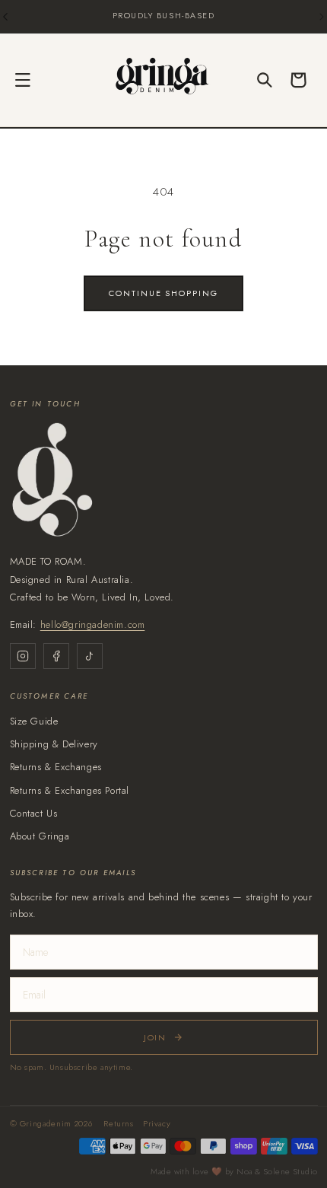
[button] (23, 80)
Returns (118, 1123)
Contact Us (34, 813)
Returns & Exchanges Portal (70, 790)
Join (155, 1037)
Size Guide (34, 721)
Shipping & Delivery (54, 744)
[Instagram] (23, 656)
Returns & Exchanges (56, 767)
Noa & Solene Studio (277, 1171)
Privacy (156, 1123)
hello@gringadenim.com (92, 624)
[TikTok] (90, 656)
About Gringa (40, 836)
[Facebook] (56, 656)
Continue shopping (164, 293)
